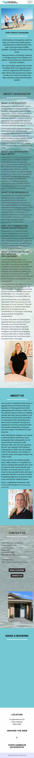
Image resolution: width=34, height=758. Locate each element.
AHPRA (4, 485)
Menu (30, 2)
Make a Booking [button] (17, 570)
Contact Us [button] (17, 576)
